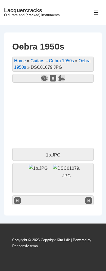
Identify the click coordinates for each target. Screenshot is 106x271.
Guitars (37, 60)
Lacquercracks (23, 10)
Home (20, 60)
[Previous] (17, 200)
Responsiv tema (25, 246)
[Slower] (44, 78)
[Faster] (61, 78)
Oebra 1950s (61, 60)
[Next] (88, 200)
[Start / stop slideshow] (53, 78)
